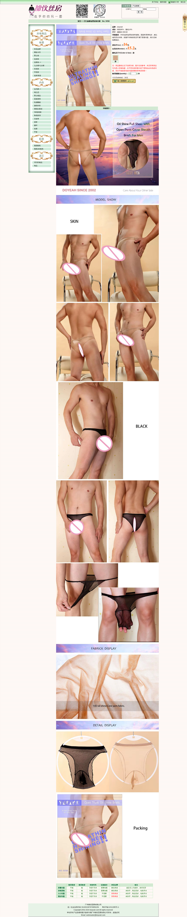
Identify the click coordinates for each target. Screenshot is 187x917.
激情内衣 (37, 106)
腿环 (35, 125)
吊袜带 (36, 119)
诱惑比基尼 (38, 109)
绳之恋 (36, 92)
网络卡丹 (37, 52)
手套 (35, 132)
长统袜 (36, 69)
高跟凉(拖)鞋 (38, 149)
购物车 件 (175, 2)
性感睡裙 (37, 102)
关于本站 (155, 2)
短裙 (35, 129)
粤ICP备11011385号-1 (110, 907)
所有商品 (42, 33)
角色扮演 (37, 115)
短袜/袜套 (37, 75)
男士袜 (36, 56)
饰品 (35, 166)
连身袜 (36, 59)
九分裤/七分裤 (39, 66)
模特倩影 (163, 2)
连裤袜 (36, 62)
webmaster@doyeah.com (95, 915)
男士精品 (37, 96)
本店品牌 (37, 49)
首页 (79, 21)
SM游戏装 (37, 112)
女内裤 (36, 89)
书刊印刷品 (38, 162)
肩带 (35, 122)
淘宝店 (183, 2)
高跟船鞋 (37, 146)
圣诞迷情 (37, 99)
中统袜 (36, 72)
